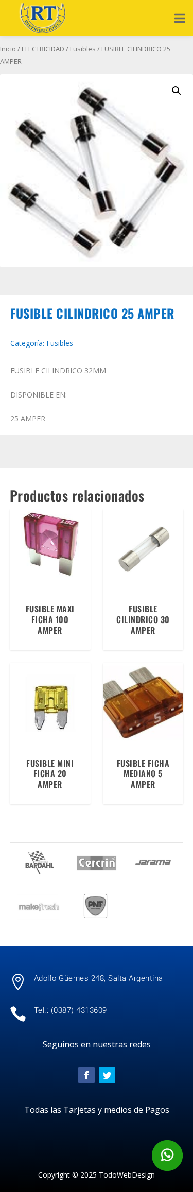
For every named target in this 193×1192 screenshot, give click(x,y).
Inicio (8, 49)
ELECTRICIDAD (43, 49)
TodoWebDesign (127, 1175)
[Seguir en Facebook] (86, 1075)
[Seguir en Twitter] (107, 1075)
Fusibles (83, 49)
